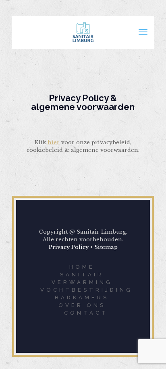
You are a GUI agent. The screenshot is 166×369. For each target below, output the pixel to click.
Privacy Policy (69, 247)
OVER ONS (82, 305)
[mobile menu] (143, 32)
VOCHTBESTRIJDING (86, 290)
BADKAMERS (82, 297)
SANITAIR (82, 275)
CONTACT (86, 313)
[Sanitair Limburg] (83, 32)
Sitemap (106, 247)
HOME (82, 267)
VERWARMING (82, 282)
